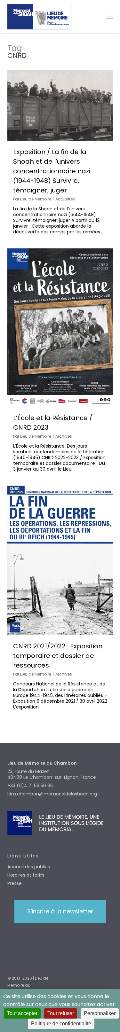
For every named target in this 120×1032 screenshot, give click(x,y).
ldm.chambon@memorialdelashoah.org (52, 794)
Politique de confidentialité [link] (61, 1023)
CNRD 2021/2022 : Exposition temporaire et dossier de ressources (57, 656)
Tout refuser (60, 1013)
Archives (63, 436)
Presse (14, 883)
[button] (109, 16)
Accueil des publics (28, 867)
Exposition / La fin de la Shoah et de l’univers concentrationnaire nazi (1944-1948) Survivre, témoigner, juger (51, 171)
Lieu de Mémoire (35, 199)
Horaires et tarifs (25, 875)
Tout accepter (22, 1013)
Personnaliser (100, 1013)
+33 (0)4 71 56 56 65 (30, 785)
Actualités (65, 199)
